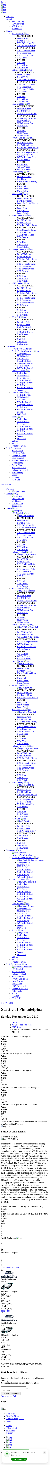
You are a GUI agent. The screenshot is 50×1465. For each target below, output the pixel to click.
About (9, 19)
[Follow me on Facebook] (9, 1445)
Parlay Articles (23, 707)
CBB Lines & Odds (25, 768)
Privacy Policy (12, 1428)
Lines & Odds (18, 903)
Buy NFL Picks (23, 523)
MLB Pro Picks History (27, 600)
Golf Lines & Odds (25, 836)
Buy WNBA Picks (25, 634)
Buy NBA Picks (24, 719)
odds (3, 1311)
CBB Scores (22, 770)
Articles (15, 959)
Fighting (15, 996)
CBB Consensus (24, 765)
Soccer (20, 901)
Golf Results (22, 838)
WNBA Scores (23, 649)
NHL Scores (22, 806)
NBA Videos (22, 741)
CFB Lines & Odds (25, 574)
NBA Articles (23, 743)
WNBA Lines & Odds (26, 646)
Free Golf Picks (23, 826)
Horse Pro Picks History (27, 673)
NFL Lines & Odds (25, 537)
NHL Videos (22, 814)
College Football (19, 552)
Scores (15, 930)
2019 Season (17, 1027)
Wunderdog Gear (19, 962)
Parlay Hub (22, 702)
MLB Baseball (18, 588)
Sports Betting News (15, 1418)
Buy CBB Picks (24, 756)
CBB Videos (22, 777)
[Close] (2, 1407)
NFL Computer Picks (26, 532)
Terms (9, 1425)
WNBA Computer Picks (27, 642)
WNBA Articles (24, 659)
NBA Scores (22, 734)
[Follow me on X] (9, 1440)
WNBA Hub (22, 654)
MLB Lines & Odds (25, 610)
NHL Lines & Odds (25, 804)
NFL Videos (22, 547)
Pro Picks (10, 16)
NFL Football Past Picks (22, 1025)
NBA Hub (21, 739)
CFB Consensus (24, 571)
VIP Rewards (17, 503)
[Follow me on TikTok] (9, 1447)
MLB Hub (21, 617)
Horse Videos (23, 680)
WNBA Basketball (20, 625)
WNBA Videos (23, 656)
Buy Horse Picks (24, 671)
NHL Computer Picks (26, 799)
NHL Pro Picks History (27, 794)
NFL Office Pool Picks (26, 525)
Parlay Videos (23, 705)
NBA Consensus (24, 729)
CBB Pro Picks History (27, 758)
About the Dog (18, 498)
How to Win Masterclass (22, 855)
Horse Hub (21, 678)
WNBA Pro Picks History (28, 637)
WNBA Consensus (25, 644)
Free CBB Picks (24, 753)
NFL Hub (21, 545)
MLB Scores (22, 612)
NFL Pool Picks (18, 971)
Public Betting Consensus (23, 857)
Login (3, 2)
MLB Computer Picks (26, 605)
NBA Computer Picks (26, 726)
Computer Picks (19, 879)
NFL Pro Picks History (26, 528)
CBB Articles (22, 780)
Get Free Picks (7, 484)
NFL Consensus (24, 535)
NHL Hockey (18, 782)
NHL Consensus (24, 802)
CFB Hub (21, 581)
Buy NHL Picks (24, 792)
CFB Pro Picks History (27, 564)
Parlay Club (17, 685)
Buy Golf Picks (23, 828)
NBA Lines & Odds (25, 731)
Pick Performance (13, 448)
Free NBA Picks (24, 717)
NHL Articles (22, 816)
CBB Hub (21, 775)
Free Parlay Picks (24, 692)
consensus (5, 1267)
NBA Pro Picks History (27, 722)
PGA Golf (16, 819)
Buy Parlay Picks (24, 695)
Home (14, 1022)
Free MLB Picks (24, 595)
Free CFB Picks (24, 559)
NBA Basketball (19, 709)
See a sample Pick (8, 1396)
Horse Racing (18, 661)
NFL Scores (22, 540)
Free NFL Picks (23, 520)
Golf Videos (22, 845)
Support (9, 1433)
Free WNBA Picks (25, 632)
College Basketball (20, 746)
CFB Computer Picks (26, 569)
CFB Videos (22, 583)
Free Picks (10, 1414)
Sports (9, 31)
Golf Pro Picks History (26, 831)
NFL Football (18, 513)
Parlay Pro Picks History (27, 697)
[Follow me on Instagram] (9, 1442)
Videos (15, 957)
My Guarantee (18, 501)
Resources (10, 346)
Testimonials (17, 506)
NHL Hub (21, 811)
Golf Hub (21, 843)
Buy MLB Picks (24, 598)
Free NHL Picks (24, 789)
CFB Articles (22, 586)
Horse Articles (23, 683)
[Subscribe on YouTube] (9, 1437)
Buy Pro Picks (12, 1416)
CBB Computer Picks (26, 763)
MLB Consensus (24, 608)
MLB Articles (23, 622)
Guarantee (10, 1430)
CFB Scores (22, 576)
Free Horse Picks (24, 668)
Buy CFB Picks (23, 562)
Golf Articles (22, 848)
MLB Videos (22, 620)
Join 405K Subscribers (11, 1394)
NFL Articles (22, 549)
